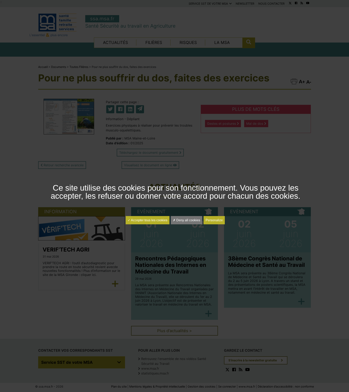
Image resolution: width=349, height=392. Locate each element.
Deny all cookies (188, 220)
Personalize (214, 220)
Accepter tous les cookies (148, 220)
